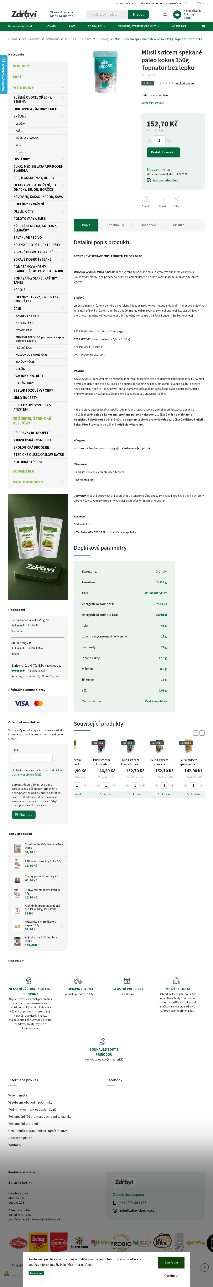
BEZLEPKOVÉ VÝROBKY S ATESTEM (32, 407)
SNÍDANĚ (20, 116)
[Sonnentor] (79, 1244)
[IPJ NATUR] (100, 1244)
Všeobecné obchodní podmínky (161, 3)
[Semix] (58, 1244)
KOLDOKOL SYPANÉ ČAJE (31, 355)
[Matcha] (38, 547)
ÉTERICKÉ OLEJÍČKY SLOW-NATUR (39, 454)
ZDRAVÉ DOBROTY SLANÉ (32, 259)
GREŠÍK (20, 369)
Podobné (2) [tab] (115, 225)
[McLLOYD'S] (179, 1244)
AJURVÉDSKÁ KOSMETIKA (33, 440)
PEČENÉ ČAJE (24, 348)
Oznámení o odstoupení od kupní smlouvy (37, 1131)
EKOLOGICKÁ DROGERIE (32, 447)
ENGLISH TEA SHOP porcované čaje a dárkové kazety (40, 339)
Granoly (21, 152)
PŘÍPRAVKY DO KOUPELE (32, 433)
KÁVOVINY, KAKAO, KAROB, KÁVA (38, 196)
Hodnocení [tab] (149, 225)
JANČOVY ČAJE (25, 362)
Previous (196, 733)
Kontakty (14, 1145)
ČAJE (17, 308)
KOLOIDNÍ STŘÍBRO (28, 462)
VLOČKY (21, 124)
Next (203, 733)
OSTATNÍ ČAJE (25, 323)
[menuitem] (24, 26)
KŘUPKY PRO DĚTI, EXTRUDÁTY (37, 245)
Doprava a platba (20, 1138)
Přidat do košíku (163, 152)
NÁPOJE (20, 289)
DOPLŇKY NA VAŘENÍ (29, 204)
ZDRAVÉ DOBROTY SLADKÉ (33, 252)
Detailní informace (152, 103)
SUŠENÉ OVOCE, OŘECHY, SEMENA (33, 99)
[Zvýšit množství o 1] (169, 140)
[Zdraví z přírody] (141, 1244)
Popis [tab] (86, 225)
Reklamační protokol (23, 1123)
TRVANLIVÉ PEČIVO (28, 237)
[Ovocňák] (196, 1244)
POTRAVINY (23, 88)
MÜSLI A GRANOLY (27, 138)
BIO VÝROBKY (24, 383)
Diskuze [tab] (179, 225)
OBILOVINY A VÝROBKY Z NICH (35, 109)
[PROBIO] (121, 1244)
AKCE (17, 77)
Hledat (138, 14)
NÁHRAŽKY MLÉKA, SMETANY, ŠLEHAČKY (35, 228)
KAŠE (19, 131)
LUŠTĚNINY (22, 159)
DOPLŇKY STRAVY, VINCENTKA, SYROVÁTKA (37, 299)
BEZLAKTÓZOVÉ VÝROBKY (33, 390)
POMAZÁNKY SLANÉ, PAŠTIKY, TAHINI (36, 280)
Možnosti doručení (165, 180)
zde (90, 1265)
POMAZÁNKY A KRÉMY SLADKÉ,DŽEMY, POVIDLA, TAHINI (38, 268)
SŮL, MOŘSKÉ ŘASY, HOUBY (34, 178)
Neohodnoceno (185, 83)
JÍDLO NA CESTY (25, 397)
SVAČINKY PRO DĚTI (28, 376)
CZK (199, 3)
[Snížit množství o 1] (149, 140)
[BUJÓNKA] (162, 1242)
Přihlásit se (23, 814)
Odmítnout (171, 1276)
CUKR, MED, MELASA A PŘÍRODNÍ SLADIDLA (38, 168)
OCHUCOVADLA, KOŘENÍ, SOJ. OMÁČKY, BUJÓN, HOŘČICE (36, 187)
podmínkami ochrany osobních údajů (38, 772)
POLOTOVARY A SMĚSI (30, 218)
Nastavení (36, 1273)
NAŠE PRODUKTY (27, 482)
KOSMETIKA (23, 471)
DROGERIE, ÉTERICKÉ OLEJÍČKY (31, 421)
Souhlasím (171, 1262)
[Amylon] (18, 1244)
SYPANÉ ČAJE (24, 330)
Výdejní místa (125, 3)
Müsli (19, 145)
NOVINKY (20, 66)
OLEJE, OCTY (23, 211)
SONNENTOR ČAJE (27, 316)
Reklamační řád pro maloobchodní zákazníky (39, 1116)
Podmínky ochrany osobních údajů (32, 1109)
